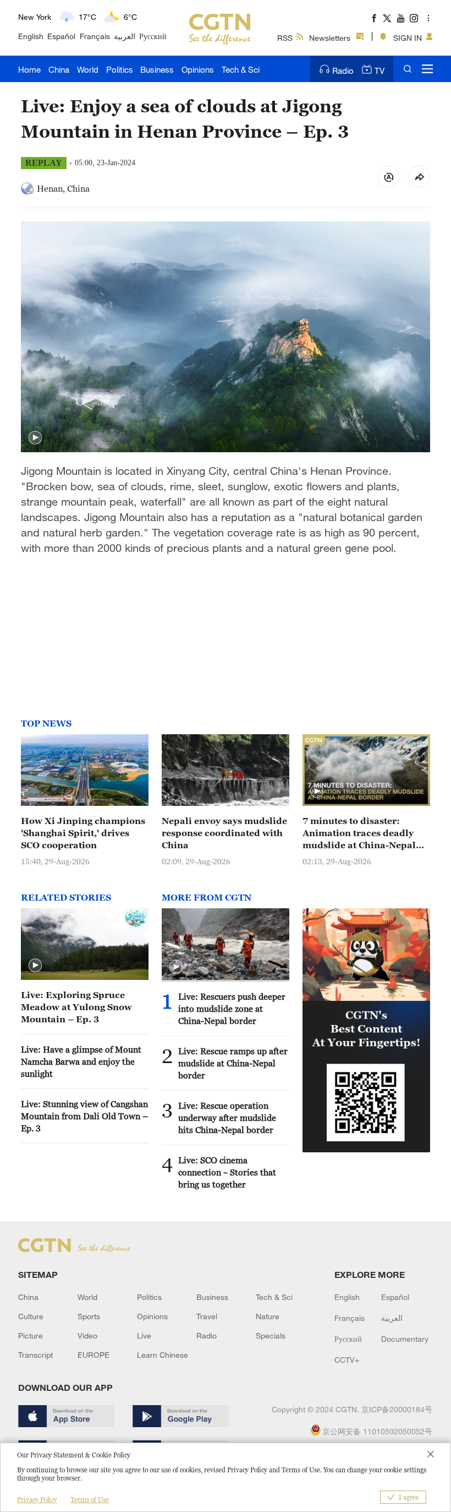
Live (144, 1335)
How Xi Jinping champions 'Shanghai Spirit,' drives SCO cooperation (83, 833)
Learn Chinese (162, 1354)
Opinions (198, 69)
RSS (285, 37)
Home (29, 69)
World (87, 69)
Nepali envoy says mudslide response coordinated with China (224, 833)
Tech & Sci (241, 69)
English (30, 36)
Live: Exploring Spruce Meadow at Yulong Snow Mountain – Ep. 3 (76, 1007)
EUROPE (93, 1354)
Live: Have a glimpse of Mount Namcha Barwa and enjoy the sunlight (81, 1061)
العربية (124, 36)
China (58, 69)
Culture (30, 1316)
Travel (206, 1316)
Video (87, 1335)
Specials (270, 1335)
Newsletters (329, 37)
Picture (30, 1335)
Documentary (404, 1338)
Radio (343, 70)
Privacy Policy (37, 1499)
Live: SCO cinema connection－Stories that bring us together (227, 1172)
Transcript (35, 1354)
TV (379, 70)
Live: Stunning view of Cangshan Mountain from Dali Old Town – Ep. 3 (84, 1116)
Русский (153, 36)
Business (157, 69)
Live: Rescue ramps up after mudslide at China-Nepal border (233, 1063)
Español (61, 36)
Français (95, 36)
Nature (267, 1316)
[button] (35, 438)
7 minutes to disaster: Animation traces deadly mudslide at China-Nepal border (359, 833)
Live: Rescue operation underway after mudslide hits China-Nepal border (227, 1118)
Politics (119, 69)
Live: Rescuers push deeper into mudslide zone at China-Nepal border (231, 1008)
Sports (89, 1316)
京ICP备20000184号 (396, 1409)
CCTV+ (346, 1359)
